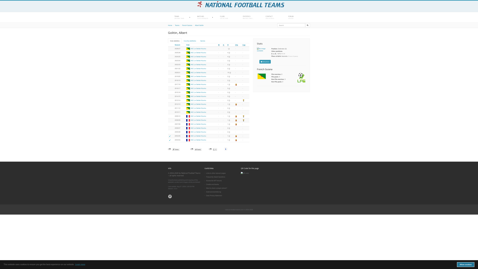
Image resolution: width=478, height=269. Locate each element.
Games (202, 41)
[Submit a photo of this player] (261, 49)
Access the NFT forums (214, 180)
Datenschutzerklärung (213, 192)
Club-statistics (174, 41)
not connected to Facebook (169, 149)
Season (177, 45)
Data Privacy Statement (214, 195)
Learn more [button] (80, 264)
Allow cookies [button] (466, 265)
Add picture (265, 62)
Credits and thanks (212, 184)
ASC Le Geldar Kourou (198, 48)
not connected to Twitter (191, 149)
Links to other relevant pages (216, 173)
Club (187, 45)
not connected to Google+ (210, 149)
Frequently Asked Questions (215, 177)
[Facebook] (170, 196)
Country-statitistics (190, 41)
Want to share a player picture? (216, 188)
